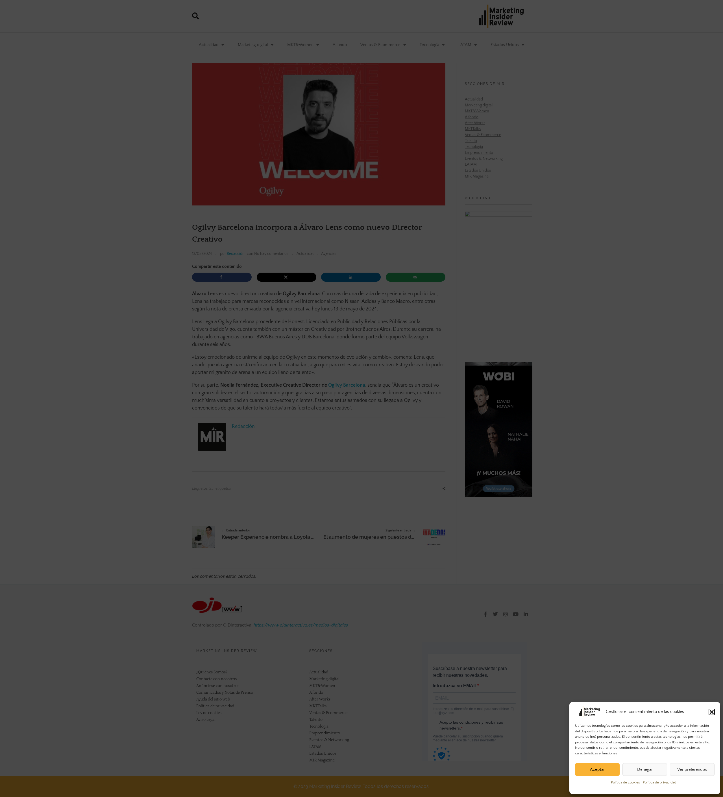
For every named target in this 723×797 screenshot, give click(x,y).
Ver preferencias (692, 769)
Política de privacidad (659, 782)
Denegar (645, 769)
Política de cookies (625, 782)
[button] (712, 712)
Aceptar (597, 769)
